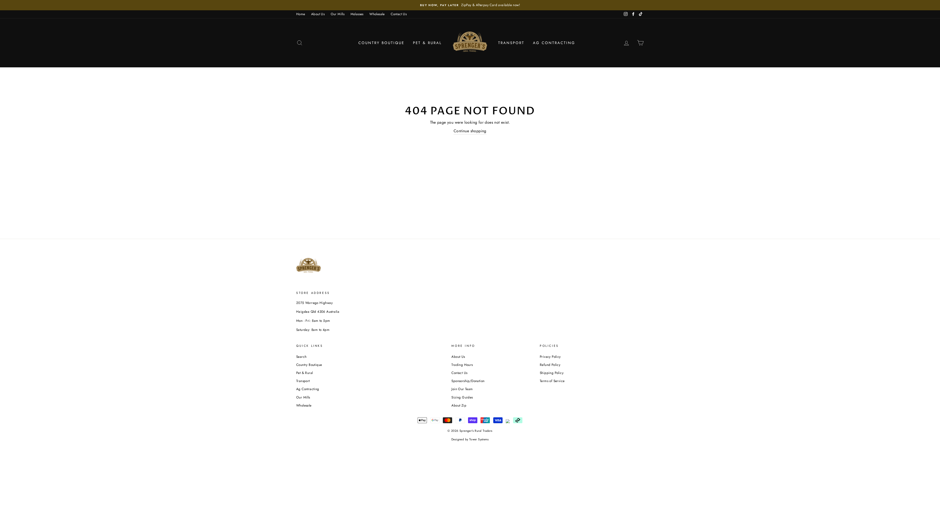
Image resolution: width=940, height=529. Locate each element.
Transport (511, 43)
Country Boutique (381, 43)
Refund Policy (550, 364)
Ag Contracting (554, 43)
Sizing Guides (462, 397)
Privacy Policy (550, 356)
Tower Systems (479, 439)
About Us (318, 14)
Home (300, 14)
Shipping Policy (552, 372)
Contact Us (399, 14)
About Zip (458, 405)
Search (301, 356)
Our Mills (338, 14)
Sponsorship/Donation (467, 380)
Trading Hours (462, 364)
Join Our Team (462, 388)
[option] (470, 5)
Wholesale (377, 14)
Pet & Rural (427, 43)
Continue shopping (470, 131)
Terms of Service (552, 380)
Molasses (357, 14)
